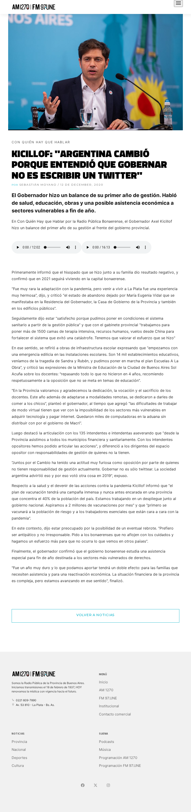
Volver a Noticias (95, 615)
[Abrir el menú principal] (178, 3)
